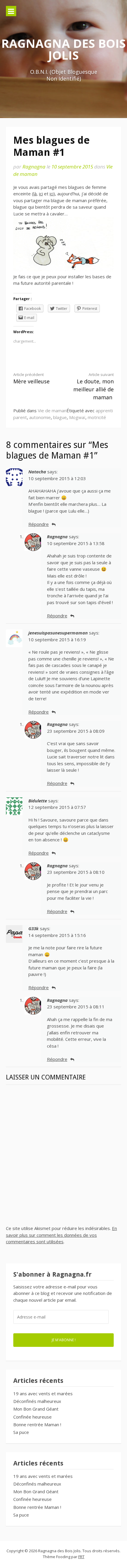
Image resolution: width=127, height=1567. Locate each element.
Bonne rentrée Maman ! (37, 1424)
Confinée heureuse (32, 1417)
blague (60, 417)
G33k (33, 928)
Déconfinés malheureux (37, 1401)
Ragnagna (33, 166)
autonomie (40, 417)
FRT (81, 1556)
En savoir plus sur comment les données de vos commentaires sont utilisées (61, 1234)
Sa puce (21, 1432)
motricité (97, 417)
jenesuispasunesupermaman (58, 633)
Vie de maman (52, 410)
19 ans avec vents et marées (43, 1393)
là (35, 194)
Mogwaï (77, 417)
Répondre (38, 524)
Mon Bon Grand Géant (35, 1409)
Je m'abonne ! (64, 1339)
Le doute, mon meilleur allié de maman (93, 386)
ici (41, 194)
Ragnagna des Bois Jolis (63, 49)
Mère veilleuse (31, 378)
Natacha (37, 472)
